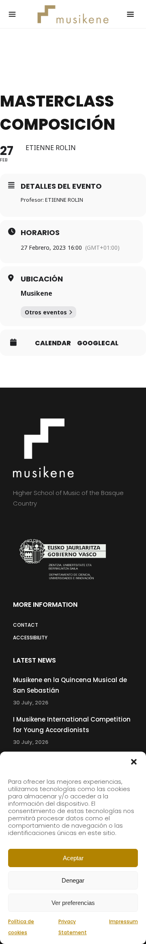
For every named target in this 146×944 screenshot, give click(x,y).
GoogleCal (97, 343)
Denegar (73, 880)
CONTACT (25, 624)
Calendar (53, 343)
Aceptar (73, 858)
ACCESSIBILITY (30, 637)
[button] (134, 762)
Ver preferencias (73, 902)
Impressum (123, 921)
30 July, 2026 (30, 702)
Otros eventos (46, 312)
